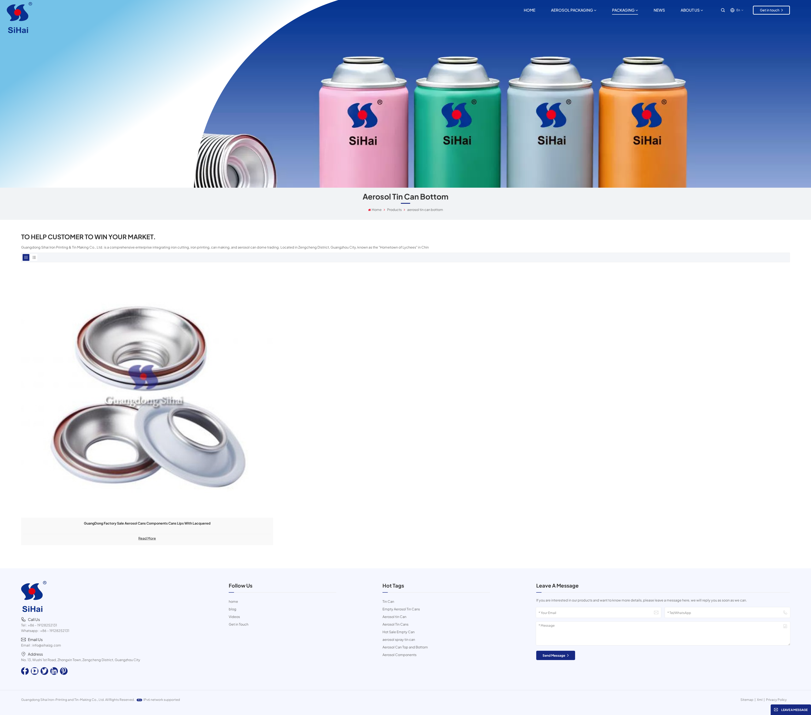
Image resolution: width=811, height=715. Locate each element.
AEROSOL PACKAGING (572, 10)
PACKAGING (623, 10)
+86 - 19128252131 (42, 625)
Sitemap (746, 699)
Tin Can (388, 601)
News (659, 10)
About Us (690, 10)
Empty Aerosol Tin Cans (401, 609)
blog (232, 609)
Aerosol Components (399, 654)
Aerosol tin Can (394, 616)
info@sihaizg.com (46, 645)
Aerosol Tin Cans (395, 624)
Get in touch (769, 10)
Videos (234, 616)
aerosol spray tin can (398, 639)
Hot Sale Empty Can (398, 632)
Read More (147, 538)
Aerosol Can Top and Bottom (405, 647)
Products (394, 209)
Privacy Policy (776, 699)
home (233, 601)
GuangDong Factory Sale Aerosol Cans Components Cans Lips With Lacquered (147, 523)
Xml (759, 699)
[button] (791, 709)
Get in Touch (238, 624)
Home (529, 10)
